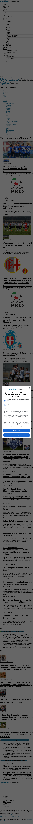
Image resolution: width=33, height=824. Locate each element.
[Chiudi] (29, 387)
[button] (16, 409)
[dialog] (16, 412)
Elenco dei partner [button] (18, 419)
